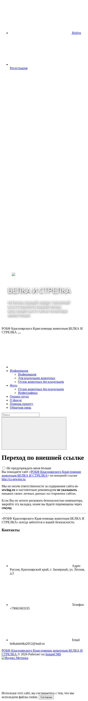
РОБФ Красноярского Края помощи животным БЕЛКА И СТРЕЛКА (41, 473)
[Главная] (40, 367)
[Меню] (19, 333)
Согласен (46, 697)
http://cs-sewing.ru (13, 479)
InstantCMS (53, 654)
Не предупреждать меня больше (29, 468)
